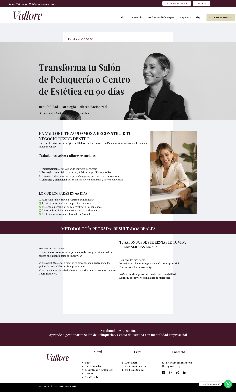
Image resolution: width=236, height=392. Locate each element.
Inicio (123, 17)
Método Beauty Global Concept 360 (161, 17)
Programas (184, 17)
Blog (198, 17)
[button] (228, 384)
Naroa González (136, 17)
